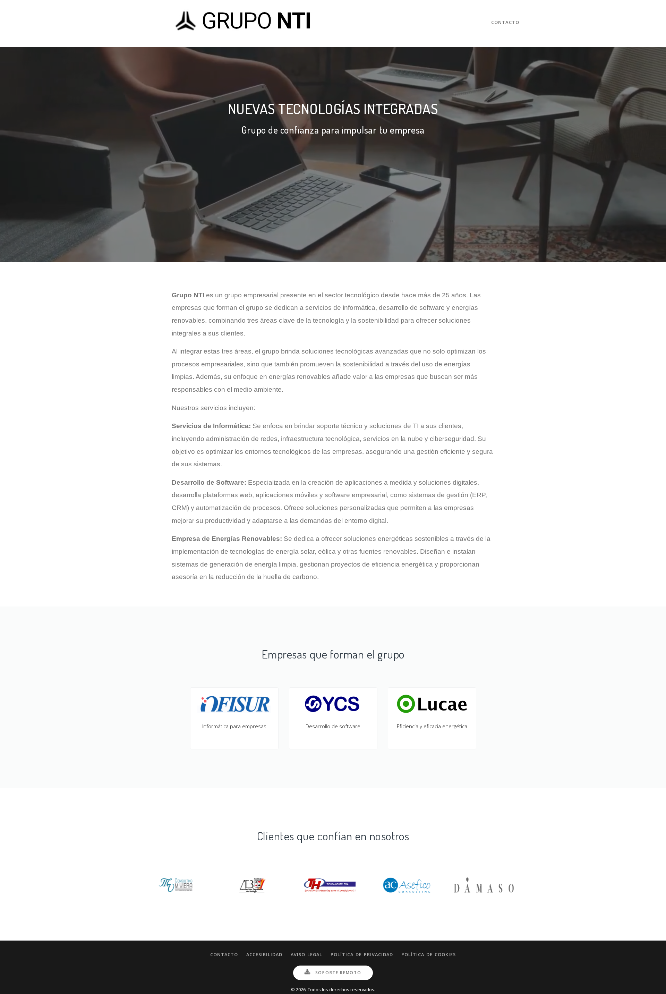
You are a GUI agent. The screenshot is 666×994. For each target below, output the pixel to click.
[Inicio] (244, 22)
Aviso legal (306, 954)
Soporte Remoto (337, 973)
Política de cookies (428, 954)
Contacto (505, 22)
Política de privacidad (362, 954)
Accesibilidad (264, 954)
